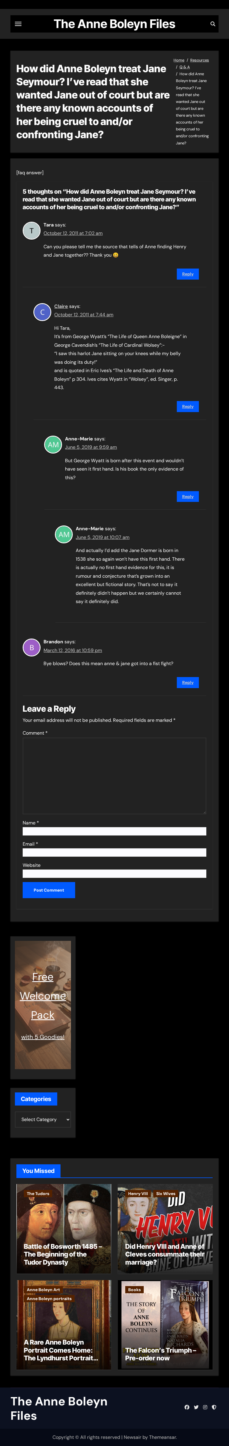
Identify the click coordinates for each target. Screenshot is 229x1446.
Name (31, 823)
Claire (61, 306)
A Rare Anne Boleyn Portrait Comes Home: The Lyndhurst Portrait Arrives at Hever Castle (59, 1354)
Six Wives (165, 1193)
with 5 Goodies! (42, 1037)
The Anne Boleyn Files (114, 23)
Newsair (132, 1437)
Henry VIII (138, 1193)
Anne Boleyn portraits (49, 1298)
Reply (188, 274)
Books (134, 1289)
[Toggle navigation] (18, 23)
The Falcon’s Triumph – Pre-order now (160, 1354)
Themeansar (162, 1437)
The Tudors (38, 1193)
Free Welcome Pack (43, 996)
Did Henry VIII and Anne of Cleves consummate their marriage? (165, 1254)
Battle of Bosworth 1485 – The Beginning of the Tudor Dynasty (63, 1254)
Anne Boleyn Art (43, 1289)
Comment (35, 733)
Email (30, 844)
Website (32, 865)
